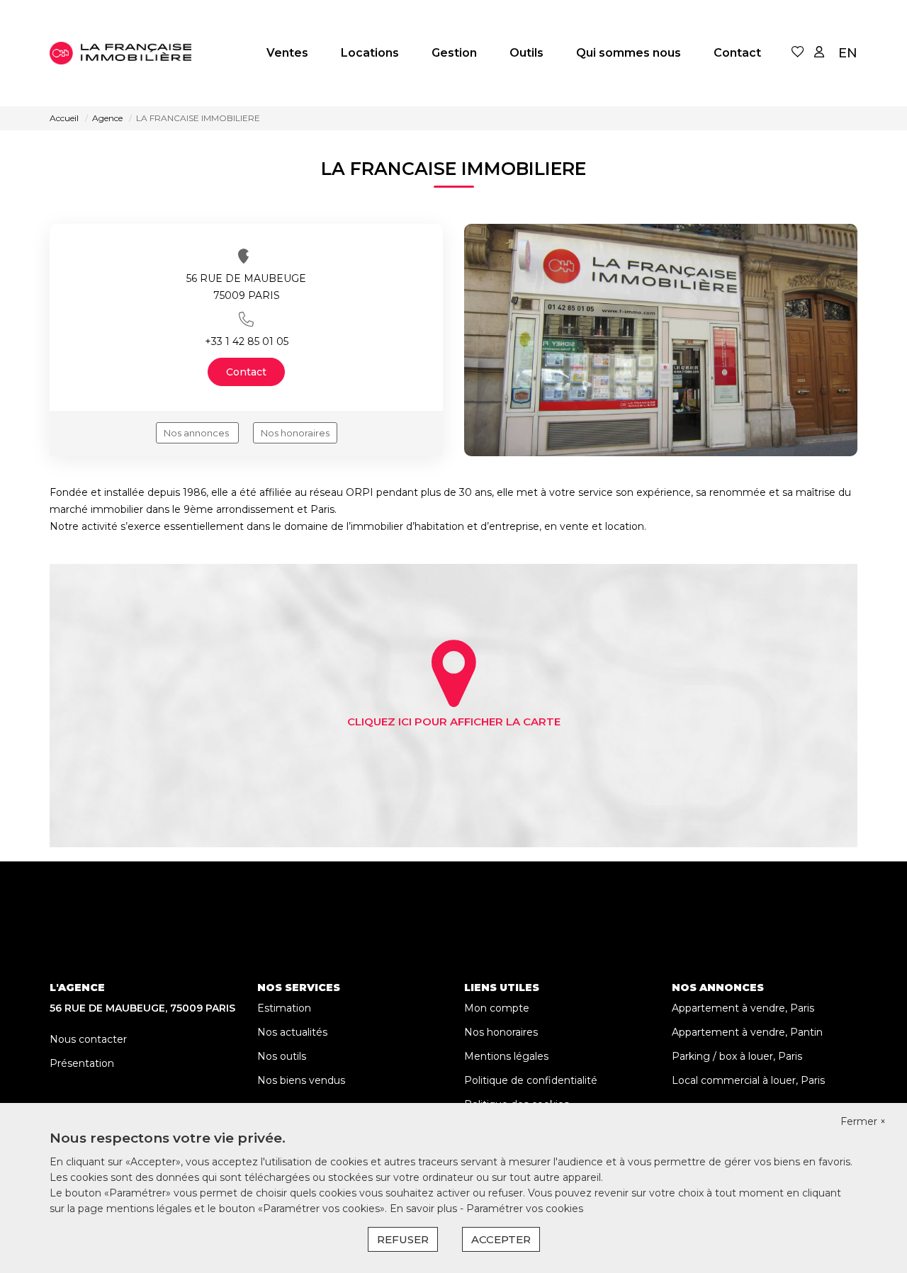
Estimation (284, 1008)
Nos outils (281, 1056)
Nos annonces (197, 433)
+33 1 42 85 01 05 (246, 341)
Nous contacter (88, 1039)
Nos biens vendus (301, 1080)
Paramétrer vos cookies (524, 1208)
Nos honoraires (295, 433)
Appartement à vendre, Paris (743, 1008)
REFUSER (403, 1239)
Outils (526, 53)
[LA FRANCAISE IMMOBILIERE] (120, 53)
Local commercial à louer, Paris (748, 1080)
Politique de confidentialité (530, 1080)
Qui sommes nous (628, 53)
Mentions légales (506, 1056)
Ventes (287, 53)
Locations (370, 53)
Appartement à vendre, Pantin (747, 1032)
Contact (737, 53)
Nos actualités (292, 1032)
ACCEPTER (501, 1239)
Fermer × (863, 1121)
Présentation (82, 1063)
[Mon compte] (819, 52)
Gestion (454, 53)
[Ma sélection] (797, 52)
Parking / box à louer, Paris (737, 1056)
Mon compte (496, 1008)
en (847, 53)
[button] (246, 319)
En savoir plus (425, 1208)
